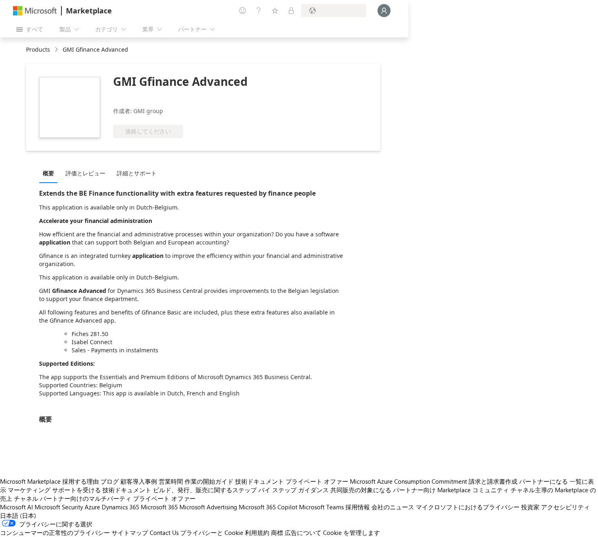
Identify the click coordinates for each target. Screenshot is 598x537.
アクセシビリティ (565, 507)
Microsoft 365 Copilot (268, 507)
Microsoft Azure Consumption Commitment (408, 481)
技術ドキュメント (259, 481)
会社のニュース (392, 507)
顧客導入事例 (138, 481)
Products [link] (38, 49)
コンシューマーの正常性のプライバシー (55, 532)
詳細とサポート (137, 173)
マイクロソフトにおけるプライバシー (467, 507)
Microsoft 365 (159, 507)
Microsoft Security (59, 507)
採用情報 (357, 507)
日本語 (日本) (18, 515)
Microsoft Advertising (208, 507)
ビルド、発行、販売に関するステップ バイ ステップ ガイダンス (241, 490)
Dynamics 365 (120, 507)
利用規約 (257, 532)
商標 (277, 532)
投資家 (530, 507)
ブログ (109, 481)
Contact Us (164, 532)
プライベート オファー (317, 481)
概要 (48, 173)
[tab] (50, 173)
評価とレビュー (85, 173)
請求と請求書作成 (493, 481)
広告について (303, 532)
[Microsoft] (35, 10)
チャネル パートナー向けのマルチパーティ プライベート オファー (105, 498)
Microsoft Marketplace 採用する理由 (49, 481)
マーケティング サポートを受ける (54, 490)
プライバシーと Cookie (211, 532)
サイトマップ (129, 532)
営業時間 (171, 481)
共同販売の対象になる (360, 490)
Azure (92, 507)
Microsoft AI (16, 507)
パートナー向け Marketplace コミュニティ (451, 490)
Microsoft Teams (321, 507)
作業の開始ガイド (209, 481)
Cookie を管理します (351, 532)
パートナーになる (543, 481)
